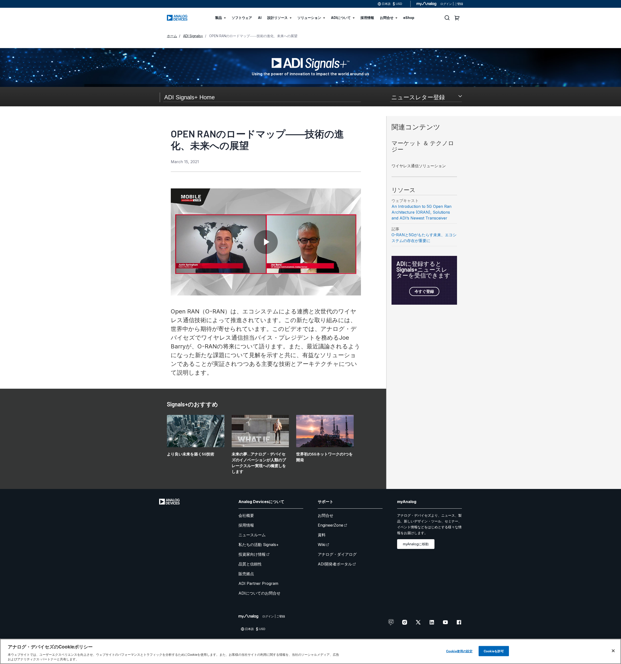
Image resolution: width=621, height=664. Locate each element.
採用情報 (246, 525)
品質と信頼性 (250, 564)
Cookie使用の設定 (459, 651)
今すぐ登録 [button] (424, 291)
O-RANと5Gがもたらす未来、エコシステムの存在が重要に (424, 237)
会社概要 (246, 515)
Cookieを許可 (494, 651)
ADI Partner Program (258, 583)
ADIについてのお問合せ (259, 593)
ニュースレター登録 (418, 97)
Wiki (321, 544)
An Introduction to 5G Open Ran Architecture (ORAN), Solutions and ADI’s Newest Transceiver (421, 212)
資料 (322, 534)
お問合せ (325, 515)
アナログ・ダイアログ (337, 554)
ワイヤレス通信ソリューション (419, 165)
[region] (310, 651)
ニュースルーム (252, 534)
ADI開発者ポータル (335, 564)
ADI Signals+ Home (189, 97)
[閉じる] (613, 651)
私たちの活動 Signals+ (258, 544)
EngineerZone (330, 525)
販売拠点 (246, 573)
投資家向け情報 (252, 554)
